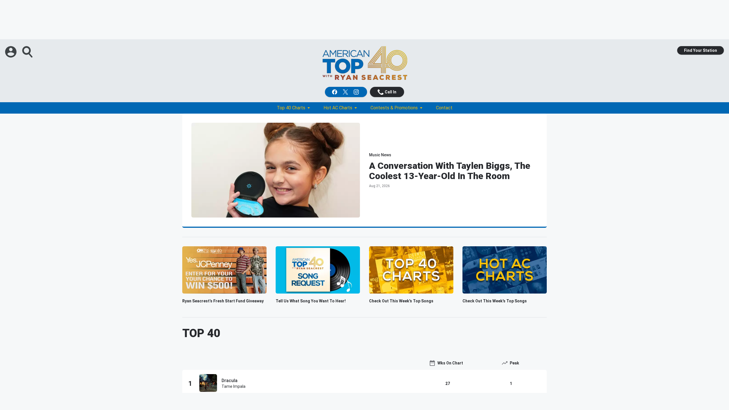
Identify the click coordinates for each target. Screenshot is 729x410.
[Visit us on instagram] (357, 92)
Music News (380, 155)
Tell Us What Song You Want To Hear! (311, 301)
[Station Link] (364, 63)
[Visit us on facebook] (335, 92)
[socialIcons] (346, 92)
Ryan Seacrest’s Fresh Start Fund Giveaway (223, 301)
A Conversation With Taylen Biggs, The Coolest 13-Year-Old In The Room (449, 171)
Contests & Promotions (394, 107)
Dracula (229, 380)
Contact (444, 107)
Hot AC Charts (337, 107)
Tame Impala (233, 386)
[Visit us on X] (346, 92)
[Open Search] (28, 52)
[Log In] (11, 52)
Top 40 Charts (291, 107)
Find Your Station (700, 50)
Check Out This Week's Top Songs (401, 301)
